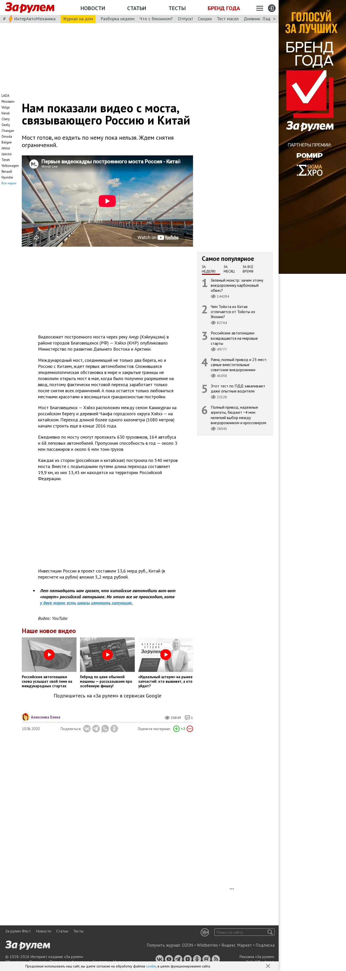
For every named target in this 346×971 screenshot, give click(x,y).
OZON (187, 945)
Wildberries (207, 945)
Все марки (9, 183)
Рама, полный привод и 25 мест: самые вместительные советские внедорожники (239, 364)
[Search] (270, 932)
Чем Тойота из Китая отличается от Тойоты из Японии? (233, 311)
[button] (268, 966)
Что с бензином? (156, 19)
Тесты (177, 8)
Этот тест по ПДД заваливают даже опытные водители (238, 388)
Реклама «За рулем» (257, 956)
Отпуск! (185, 19)
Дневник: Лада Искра (265, 19)
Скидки (205, 19)
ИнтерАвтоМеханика (34, 19)
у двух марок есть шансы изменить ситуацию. (86, 603)
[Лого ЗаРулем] (29, 7)
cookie (151, 966)
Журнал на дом (78, 19)
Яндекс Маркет (236, 945)
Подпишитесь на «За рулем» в (107, 695)
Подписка (265, 945)
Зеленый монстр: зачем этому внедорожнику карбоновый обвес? (237, 285)
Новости (93, 8)
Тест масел (228, 19)
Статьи (136, 8)
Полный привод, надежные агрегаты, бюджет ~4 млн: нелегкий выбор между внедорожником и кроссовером (238, 415)
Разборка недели (117, 19)
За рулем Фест (18, 930)
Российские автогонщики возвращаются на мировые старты (234, 338)
